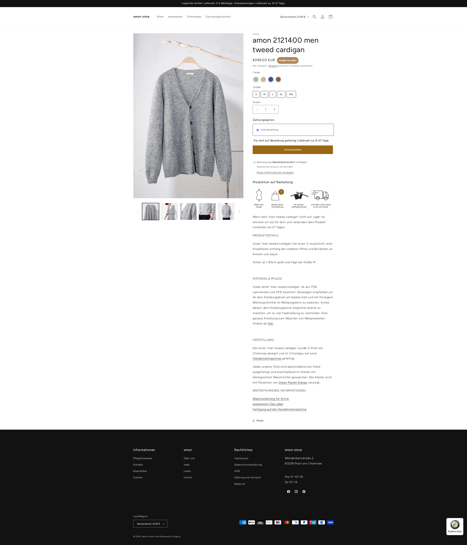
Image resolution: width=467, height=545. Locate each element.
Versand (272, 66)
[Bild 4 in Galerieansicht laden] (207, 211)
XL (281, 93)
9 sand (263, 79)
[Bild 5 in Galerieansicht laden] (226, 211)
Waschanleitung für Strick (271, 398)
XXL (291, 93)
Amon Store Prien (151, 536)
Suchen (138, 477)
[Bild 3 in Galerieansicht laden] (188, 211)
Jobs (187, 464)
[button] (314, 17)
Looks (187, 471)
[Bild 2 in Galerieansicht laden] (169, 211)
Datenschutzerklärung (248, 464)
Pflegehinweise (142, 458)
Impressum (241, 458)
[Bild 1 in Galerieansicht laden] (150, 211)
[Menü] (461, 520)
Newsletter (140, 471)
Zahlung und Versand (247, 477)
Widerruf (239, 484)
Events (188, 477)
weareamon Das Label (268, 404)
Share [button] (260, 420)
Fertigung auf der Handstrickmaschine (279, 409)
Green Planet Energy (293, 382)
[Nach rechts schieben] (240, 211)
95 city (256, 79)
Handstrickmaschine (267, 358)
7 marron (278, 79)
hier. (271, 323)
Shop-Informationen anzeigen (275, 172)
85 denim (271, 79)
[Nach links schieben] (137, 211)
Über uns (189, 458)
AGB (237, 471)
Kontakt (138, 464)
